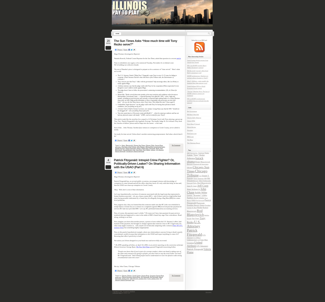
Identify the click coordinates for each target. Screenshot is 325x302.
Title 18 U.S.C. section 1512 (138, 278)
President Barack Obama (196, 205)
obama (201, 198)
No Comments (176, 145)
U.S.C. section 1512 (153, 278)
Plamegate (201, 203)
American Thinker (203, 153)
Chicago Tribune (127, 275)
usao (133, 280)
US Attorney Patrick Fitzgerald (135, 151)
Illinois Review (191, 127)
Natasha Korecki (120, 148)
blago (123, 145)
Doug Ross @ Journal (193, 124)
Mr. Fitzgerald (145, 277)
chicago (189, 168)
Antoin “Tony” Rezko (196, 155)
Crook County (136, 275)
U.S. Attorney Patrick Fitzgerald (194, 228)
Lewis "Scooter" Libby (197, 195)
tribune (153, 150)
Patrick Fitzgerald (131, 148)
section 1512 (125, 278)
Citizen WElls (191, 121)
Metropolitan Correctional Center (155, 147)
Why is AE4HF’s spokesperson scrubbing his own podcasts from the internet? (198, 101)
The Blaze (190, 140)
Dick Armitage (199, 178)
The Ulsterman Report (193, 143)
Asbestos (191, 158)
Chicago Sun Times (139, 145)
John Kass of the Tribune (128, 147)
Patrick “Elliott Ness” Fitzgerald (146, 148)
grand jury (118, 277)
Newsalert (190, 130)
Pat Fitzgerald (154, 277)
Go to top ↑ (209, 292)
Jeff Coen (202, 185)
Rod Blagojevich (195, 213)
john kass (118, 147)
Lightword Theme (117, 293)
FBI (205, 178)
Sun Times (139, 150)
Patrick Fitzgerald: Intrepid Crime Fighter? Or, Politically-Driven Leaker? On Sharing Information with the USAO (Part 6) (147, 163)
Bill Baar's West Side (193, 114)
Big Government (192, 111)
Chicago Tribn (150, 145)
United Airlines (194, 244)
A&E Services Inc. (192, 153)
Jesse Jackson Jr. (193, 189)
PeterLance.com (192, 133)
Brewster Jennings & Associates (197, 164)
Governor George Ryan (157, 275)
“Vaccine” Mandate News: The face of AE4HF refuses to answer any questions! (198, 93)
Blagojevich (129, 145)
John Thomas (141, 147)
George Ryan (159, 145)
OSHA (193, 200)
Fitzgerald (190, 183)
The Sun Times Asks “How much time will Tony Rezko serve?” (145, 42)
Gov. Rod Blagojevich (202, 183)
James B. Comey (192, 186)
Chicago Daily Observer (194, 117)
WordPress (132, 291)
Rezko (158, 148)
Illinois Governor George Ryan (131, 277)
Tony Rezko (146, 150)
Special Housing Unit (129, 150)
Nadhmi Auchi (192, 198)
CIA (200, 176)
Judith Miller (201, 192)
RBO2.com (190, 136)
